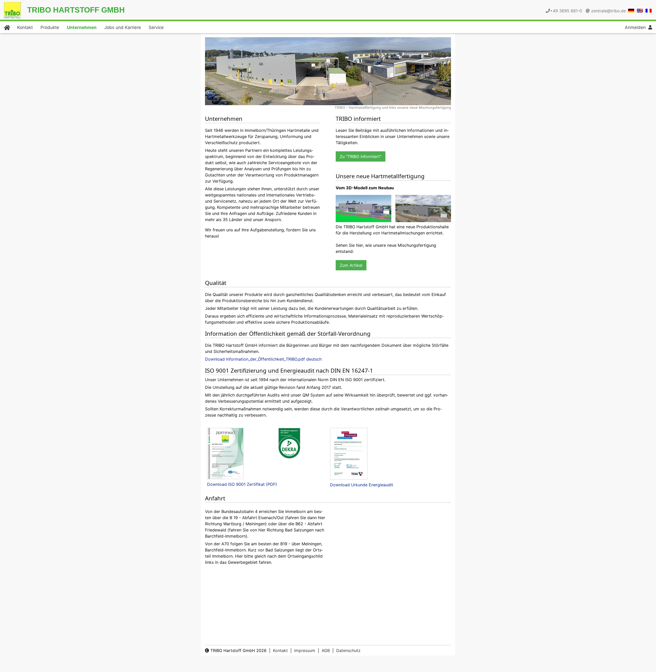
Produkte (49, 27)
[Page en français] (648, 10)
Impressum (304, 650)
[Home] (6, 27)
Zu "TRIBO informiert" (360, 156)
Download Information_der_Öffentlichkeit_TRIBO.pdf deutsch (263, 359)
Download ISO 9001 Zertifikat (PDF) (242, 484)
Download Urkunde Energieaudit (361, 484)
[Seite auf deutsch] (631, 10)
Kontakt (25, 27)
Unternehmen (82, 27)
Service (156, 27)
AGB (326, 650)
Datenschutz (348, 650)
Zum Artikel (351, 265)
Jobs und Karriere (122, 27)
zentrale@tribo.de (608, 10)
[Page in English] (640, 10)
